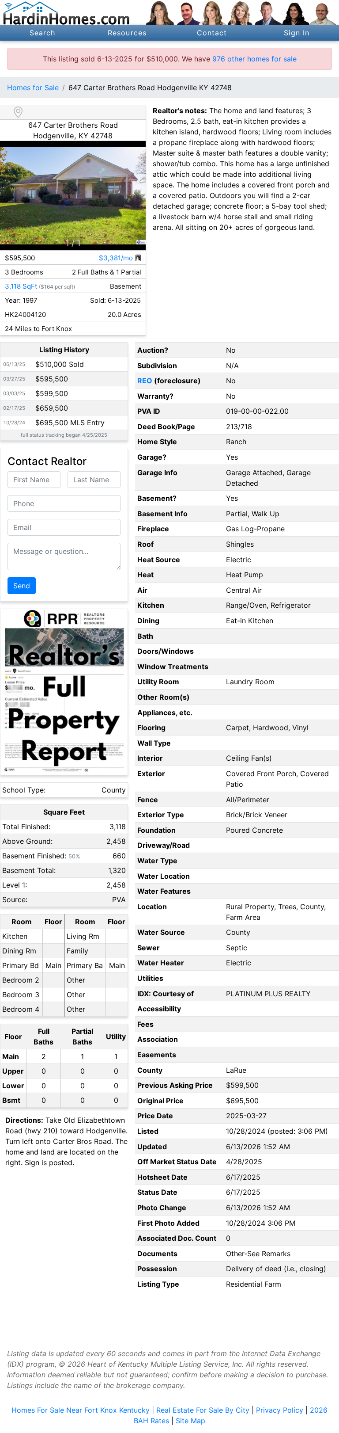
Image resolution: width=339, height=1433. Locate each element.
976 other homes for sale (254, 58)
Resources (127, 32)
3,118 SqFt (21, 286)
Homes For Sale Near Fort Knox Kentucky (80, 1410)
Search (43, 32)
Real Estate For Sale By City (202, 1410)
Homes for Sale (33, 87)
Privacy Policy (279, 1410)
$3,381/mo (117, 258)
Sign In (297, 32)
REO (144, 380)
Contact (212, 32)
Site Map (190, 1420)
